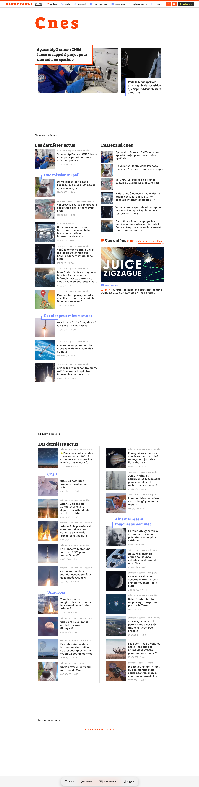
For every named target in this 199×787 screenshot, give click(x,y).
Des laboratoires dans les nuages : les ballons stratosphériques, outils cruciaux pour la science (76, 649)
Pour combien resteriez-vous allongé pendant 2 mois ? (143, 501)
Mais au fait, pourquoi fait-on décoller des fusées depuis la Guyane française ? (76, 298)
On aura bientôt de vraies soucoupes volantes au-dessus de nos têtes (142, 558)
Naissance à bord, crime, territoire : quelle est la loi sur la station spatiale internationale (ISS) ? (76, 232)
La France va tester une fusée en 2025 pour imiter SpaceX (75, 552)
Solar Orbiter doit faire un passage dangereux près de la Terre (143, 602)
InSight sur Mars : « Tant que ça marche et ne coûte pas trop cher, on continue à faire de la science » (144, 671)
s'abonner (188, 4)
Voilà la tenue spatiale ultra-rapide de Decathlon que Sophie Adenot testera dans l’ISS (144, 87)
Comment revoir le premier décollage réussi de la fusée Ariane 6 (76, 574)
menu (38, 3)
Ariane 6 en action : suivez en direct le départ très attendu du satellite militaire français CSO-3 (75, 508)
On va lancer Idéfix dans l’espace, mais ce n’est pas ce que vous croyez (76, 185)
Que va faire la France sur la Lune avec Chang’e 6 (74, 625)
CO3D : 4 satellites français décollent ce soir (73, 484)
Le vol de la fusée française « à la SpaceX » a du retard (77, 324)
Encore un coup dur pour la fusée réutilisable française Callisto (75, 348)
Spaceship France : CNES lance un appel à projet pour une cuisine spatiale (62, 54)
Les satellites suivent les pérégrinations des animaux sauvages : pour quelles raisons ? (144, 648)
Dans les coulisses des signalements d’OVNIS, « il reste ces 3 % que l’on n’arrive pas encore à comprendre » (76, 458)
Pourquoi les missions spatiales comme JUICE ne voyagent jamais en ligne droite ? (143, 458)
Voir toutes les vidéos (150, 241)
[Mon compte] (168, 4)
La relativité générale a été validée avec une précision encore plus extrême (143, 535)
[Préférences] (174, 4)
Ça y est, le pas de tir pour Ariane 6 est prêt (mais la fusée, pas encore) (142, 626)
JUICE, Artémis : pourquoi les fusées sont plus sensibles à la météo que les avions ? (144, 480)
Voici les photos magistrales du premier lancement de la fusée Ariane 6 (75, 603)
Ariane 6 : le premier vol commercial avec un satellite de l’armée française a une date (75, 531)
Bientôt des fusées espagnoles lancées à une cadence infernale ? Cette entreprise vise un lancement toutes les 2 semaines (77, 277)
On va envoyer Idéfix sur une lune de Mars (75, 668)
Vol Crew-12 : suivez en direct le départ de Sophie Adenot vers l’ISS (77, 207)
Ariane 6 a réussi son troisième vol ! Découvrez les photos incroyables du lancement (77, 371)
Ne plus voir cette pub (46, 135)
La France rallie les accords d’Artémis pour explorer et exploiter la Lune (143, 581)
